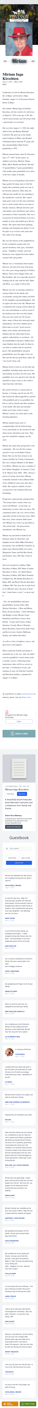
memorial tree (28, 693)
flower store (26, 697)
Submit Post (19, 863)
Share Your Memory (14, 827)
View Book (10, 794)
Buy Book (22, 794)
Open (19, 721)
